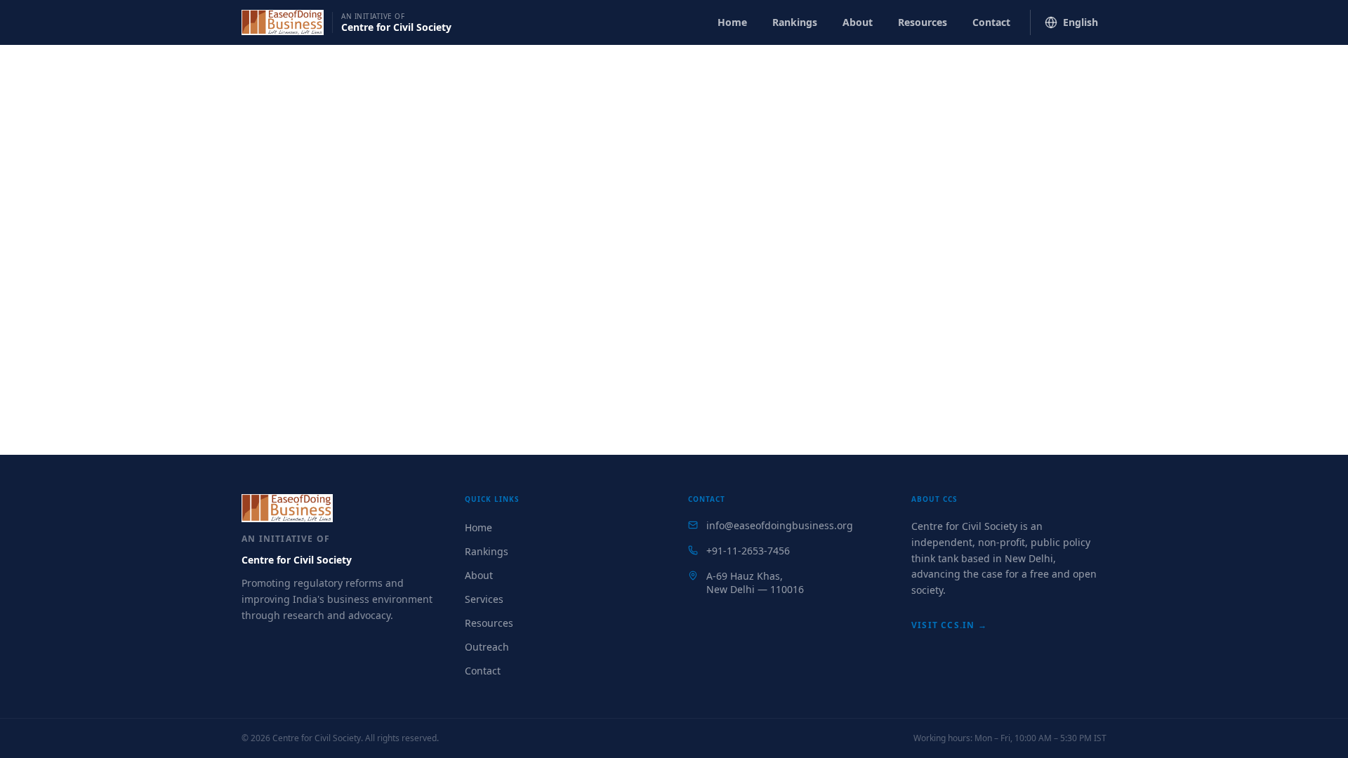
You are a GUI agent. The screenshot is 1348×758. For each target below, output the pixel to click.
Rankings (794, 22)
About (857, 22)
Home (732, 22)
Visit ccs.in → (949, 625)
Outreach (487, 646)
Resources (922, 22)
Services (484, 599)
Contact (991, 22)
